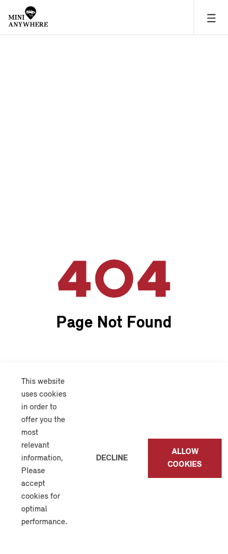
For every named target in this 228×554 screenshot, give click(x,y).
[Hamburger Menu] (211, 17)
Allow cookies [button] (185, 458)
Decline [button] (112, 458)
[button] (22, 535)
